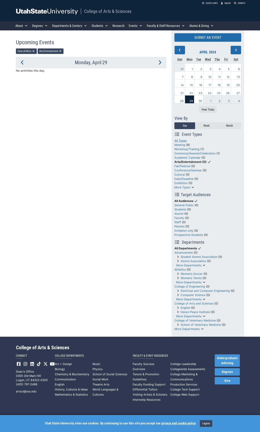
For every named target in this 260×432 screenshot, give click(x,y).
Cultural (179, 174)
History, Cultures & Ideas (71, 389)
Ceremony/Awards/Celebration (195, 153)
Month (229, 125)
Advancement (183, 252)
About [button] (19, 26)
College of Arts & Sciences (107, 11)
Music (96, 364)
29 (191, 101)
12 (228, 77)
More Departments (188, 265)
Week (206, 125)
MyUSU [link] (228, 3)
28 (182, 101)
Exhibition (181, 183)
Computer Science (193, 295)
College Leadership (183, 364)
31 (182, 69)
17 (210, 85)
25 (219, 93)
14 (182, 85)
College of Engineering (189, 286)
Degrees (227, 372)
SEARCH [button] (241, 3)
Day (185, 125)
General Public (184, 205)
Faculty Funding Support (149, 384)
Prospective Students (188, 235)
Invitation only (183, 230)
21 (182, 93)
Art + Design (63, 364)
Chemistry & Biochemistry (72, 374)
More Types (182, 187)
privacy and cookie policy (178, 423)
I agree (206, 423)
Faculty (179, 218)
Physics (98, 369)
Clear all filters (25, 51)
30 (200, 101)
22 (191, 93)
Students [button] (97, 26)
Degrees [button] (37, 26)
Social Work (100, 379)
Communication (65, 379)
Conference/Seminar (188, 170)
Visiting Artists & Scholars (150, 394)
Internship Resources (146, 399)
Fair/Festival (182, 166)
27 (238, 93)
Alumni (178, 213)
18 (219, 85)
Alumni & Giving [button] (199, 26)
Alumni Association (193, 261)
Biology (60, 369)
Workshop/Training (187, 149)
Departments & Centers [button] (67, 26)
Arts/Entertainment (49, 51)
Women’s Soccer (192, 274)
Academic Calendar (187, 157)
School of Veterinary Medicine (201, 324)
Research (118, 26)
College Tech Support (185, 389)
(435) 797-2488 (26, 384)
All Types (180, 140)
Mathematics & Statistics (71, 394)
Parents (179, 226)
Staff (177, 222)
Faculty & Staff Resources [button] (163, 26)
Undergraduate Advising (227, 360)
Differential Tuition (145, 389)
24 (209, 93)
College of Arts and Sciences (193, 303)
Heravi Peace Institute (195, 312)
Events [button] (133, 26)
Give (227, 381)
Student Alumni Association (199, 257)
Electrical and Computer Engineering (205, 290)
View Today (207, 109)
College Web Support (184, 394)
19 (228, 85)
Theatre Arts (101, 384)
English (185, 307)
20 (238, 85)
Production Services (183, 384)
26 (228, 93)
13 (238, 77)
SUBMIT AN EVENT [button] (207, 37)
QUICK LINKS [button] (212, 3)
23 (200, 93)
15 (191, 85)
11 (219, 77)
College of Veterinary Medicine (195, 320)
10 (209, 77)
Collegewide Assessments (187, 369)
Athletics (180, 269)
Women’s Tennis (191, 278)
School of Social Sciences (110, 374)
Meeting (179, 145)
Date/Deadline (183, 179)
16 (200, 85)
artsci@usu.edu (26, 391)
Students (180, 209)
